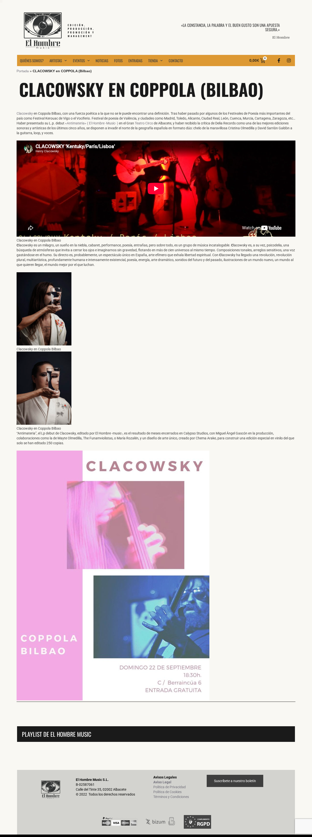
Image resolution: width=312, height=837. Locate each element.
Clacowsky (25, 113)
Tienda (153, 60)
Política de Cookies (167, 792)
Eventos (79, 60)
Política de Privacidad (169, 787)
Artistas (55, 60)
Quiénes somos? (32, 60)
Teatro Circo (144, 123)
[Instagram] (288, 60)
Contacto (176, 60)
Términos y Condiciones (171, 797)
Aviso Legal (162, 782)
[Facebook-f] (278, 60)
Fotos (118, 60)
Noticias (102, 60)
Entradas (135, 60)
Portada (23, 71)
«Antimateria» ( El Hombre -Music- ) (91, 123)
